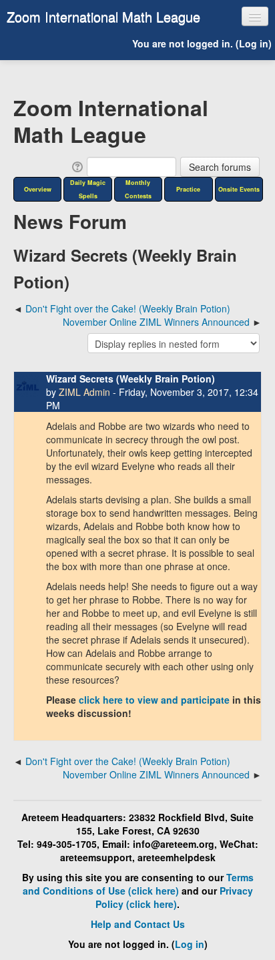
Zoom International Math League (103, 16)
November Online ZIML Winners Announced (156, 321)
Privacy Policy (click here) (174, 897)
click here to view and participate (154, 699)
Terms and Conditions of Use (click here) (138, 884)
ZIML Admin (84, 392)
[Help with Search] (76, 165)
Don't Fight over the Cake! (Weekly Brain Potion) (127, 308)
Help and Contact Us (138, 924)
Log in (253, 43)
